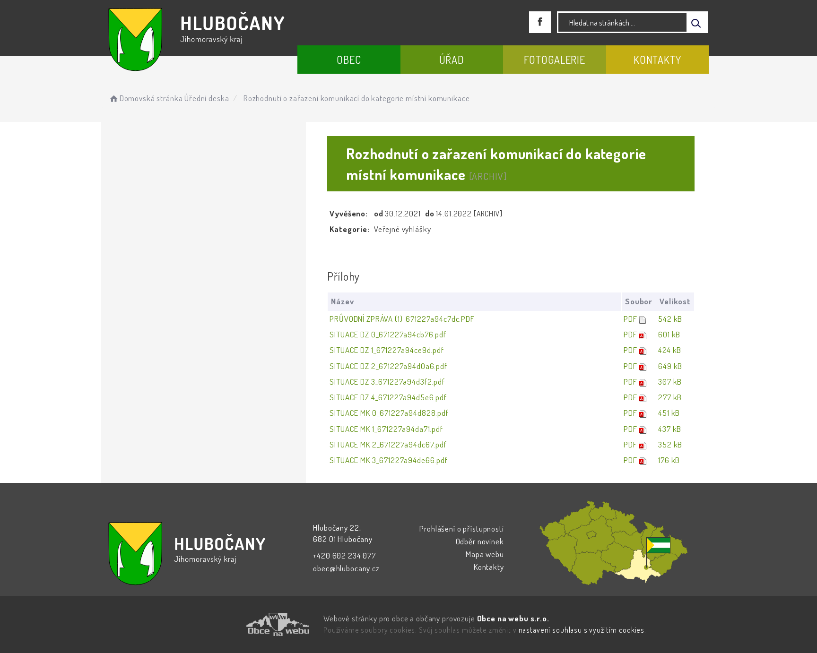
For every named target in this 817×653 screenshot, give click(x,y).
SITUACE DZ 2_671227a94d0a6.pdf (388, 366)
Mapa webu (485, 554)
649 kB (670, 366)
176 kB (669, 460)
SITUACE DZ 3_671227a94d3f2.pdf (387, 382)
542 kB (670, 319)
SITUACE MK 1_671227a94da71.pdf (386, 429)
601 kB (669, 334)
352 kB (670, 444)
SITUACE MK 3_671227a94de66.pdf (389, 460)
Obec (349, 59)
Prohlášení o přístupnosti (461, 528)
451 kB (669, 413)
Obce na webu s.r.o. (513, 618)
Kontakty (657, 59)
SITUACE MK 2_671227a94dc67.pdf (388, 444)
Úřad (451, 59)
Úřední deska (206, 98)
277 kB (670, 397)
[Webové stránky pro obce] (224, 624)
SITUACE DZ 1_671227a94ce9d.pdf (387, 350)
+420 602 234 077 (344, 555)
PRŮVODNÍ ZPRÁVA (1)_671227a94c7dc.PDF (402, 319)
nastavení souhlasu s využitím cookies (581, 630)
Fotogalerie (554, 59)
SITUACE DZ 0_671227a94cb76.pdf (388, 334)
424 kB (669, 350)
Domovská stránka (151, 98)
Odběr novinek (480, 541)
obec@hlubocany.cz (346, 568)
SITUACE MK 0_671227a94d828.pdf (389, 413)
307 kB (670, 382)
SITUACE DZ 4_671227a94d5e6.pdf (388, 397)
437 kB (669, 429)
